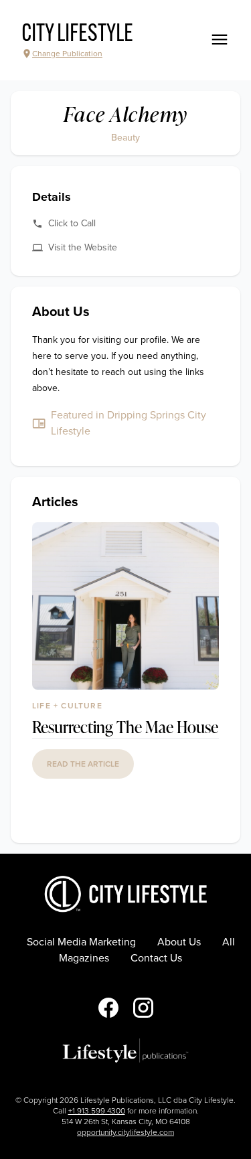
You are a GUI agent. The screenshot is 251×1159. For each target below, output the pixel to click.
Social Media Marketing (81, 942)
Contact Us (156, 958)
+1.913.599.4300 (96, 1110)
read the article (83, 764)
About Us (179, 942)
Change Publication (67, 53)
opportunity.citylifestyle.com (125, 1132)
